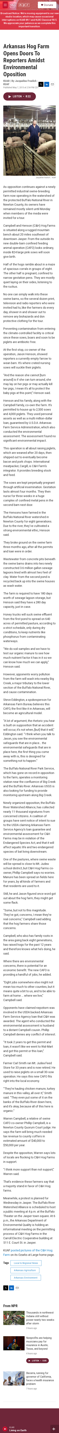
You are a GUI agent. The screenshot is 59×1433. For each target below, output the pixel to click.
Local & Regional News (26, 1263)
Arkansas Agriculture (25, 1270)
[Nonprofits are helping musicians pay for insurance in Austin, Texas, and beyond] (14, 1343)
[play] (5, 1429)
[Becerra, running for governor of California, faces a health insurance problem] (14, 1378)
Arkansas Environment (26, 1277)
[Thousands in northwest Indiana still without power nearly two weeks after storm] (14, 1318)
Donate (48, 4)
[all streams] (54, 1429)
